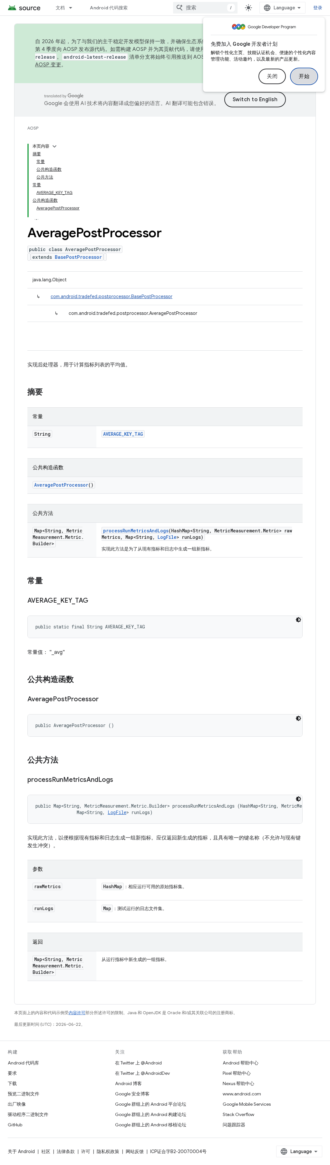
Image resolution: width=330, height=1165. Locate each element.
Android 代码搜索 (109, 8)
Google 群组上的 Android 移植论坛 (150, 1125)
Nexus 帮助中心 (238, 1083)
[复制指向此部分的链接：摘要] (49, 392)
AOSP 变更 (48, 65)
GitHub (15, 1125)
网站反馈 (135, 1151)
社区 (45, 1151)
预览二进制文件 (23, 1094)
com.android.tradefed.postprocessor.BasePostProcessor (111, 296)
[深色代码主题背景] (298, 620)
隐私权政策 (108, 1151)
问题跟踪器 (234, 1125)
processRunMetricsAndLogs (136, 531)
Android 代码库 (23, 1063)
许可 (85, 1151)
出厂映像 (17, 1104)
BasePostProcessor (78, 257)
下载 (12, 1083)
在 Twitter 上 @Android (138, 1063)
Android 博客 (128, 1083)
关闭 (272, 76)
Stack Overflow (238, 1114)
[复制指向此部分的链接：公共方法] (64, 760)
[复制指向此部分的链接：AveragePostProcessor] (105, 700)
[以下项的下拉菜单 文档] (73, 7)
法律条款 (66, 1151)
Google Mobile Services (247, 1104)
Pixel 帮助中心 (237, 1073)
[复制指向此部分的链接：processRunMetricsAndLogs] (119, 780)
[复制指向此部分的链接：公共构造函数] (80, 680)
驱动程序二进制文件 (28, 1114)
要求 (12, 1073)
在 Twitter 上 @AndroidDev (142, 1073)
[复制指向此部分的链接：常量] (49, 581)
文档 (60, 8)
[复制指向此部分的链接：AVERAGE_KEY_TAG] (94, 601)
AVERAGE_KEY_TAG (123, 434)
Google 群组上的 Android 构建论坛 (150, 1114)
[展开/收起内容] (54, 146)
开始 (304, 76)
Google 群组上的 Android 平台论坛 (150, 1104)
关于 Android (21, 1151)
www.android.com (242, 1094)
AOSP (32, 128)
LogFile (167, 537)
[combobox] (205, 8)
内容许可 (77, 1012)
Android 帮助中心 (240, 1063)
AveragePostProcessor (61, 485)
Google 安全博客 (132, 1094)
